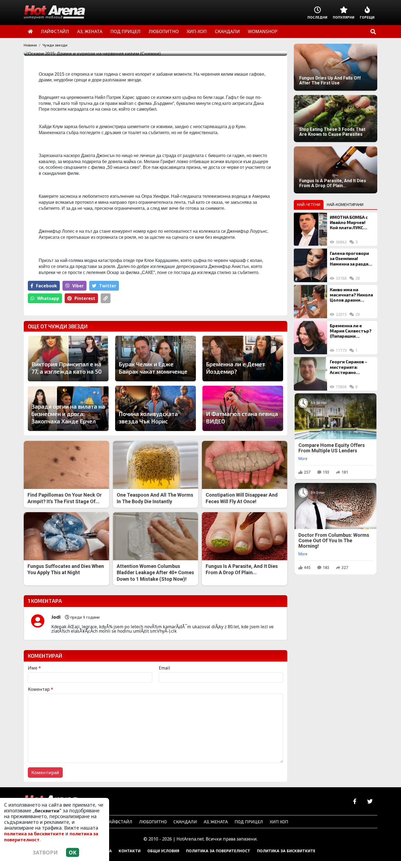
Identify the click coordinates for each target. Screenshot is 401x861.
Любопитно (153, 821)
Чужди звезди (55, 45)
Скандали (185, 821)
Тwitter (107, 286)
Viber (78, 286)
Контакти (129, 850)
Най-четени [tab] (308, 204)
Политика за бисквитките (286, 850)
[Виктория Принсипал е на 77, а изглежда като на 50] (68, 358)
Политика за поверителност (218, 850)
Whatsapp (48, 298)
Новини (30, 45)
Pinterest (84, 298)
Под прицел (249, 821)
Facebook (46, 286)
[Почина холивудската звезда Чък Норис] (155, 408)
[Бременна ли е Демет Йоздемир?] (242, 358)
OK (72, 852)
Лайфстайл (119, 821)
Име (34, 668)
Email (164, 668)
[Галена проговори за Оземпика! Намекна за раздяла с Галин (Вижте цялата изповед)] (310, 265)
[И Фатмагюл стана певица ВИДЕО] (242, 408)
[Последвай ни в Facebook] (355, 801)
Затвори (45, 852)
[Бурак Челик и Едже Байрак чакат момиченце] (155, 358)
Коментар (40, 689)
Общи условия (163, 850)
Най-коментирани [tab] (345, 204)
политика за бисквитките (34, 834)
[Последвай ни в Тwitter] (370, 801)
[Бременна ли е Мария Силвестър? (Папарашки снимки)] (310, 337)
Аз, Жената (216, 821)
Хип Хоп (279, 821)
